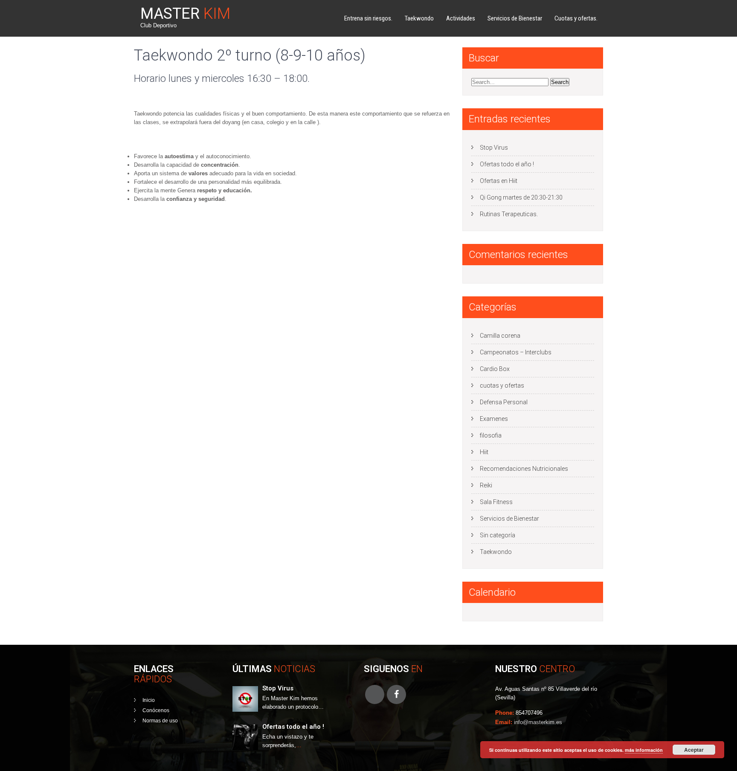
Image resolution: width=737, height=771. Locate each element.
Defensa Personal (504, 402)
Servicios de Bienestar (514, 18)
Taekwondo (419, 18)
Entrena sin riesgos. (368, 18)
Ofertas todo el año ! (507, 164)
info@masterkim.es (538, 722)
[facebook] (396, 694)
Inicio (148, 700)
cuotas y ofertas (502, 385)
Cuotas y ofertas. (576, 18)
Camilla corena (500, 335)
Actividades (460, 18)
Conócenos (155, 710)
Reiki (486, 485)
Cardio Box (495, 368)
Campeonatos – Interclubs (515, 352)
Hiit (484, 452)
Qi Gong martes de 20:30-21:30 (521, 197)
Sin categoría (497, 535)
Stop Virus (494, 147)
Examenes (494, 418)
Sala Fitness (496, 502)
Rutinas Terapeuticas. (509, 214)
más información (644, 750)
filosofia (491, 435)
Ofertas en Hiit (498, 180)
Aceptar (694, 750)
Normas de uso (160, 721)
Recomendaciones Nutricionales (524, 468)
